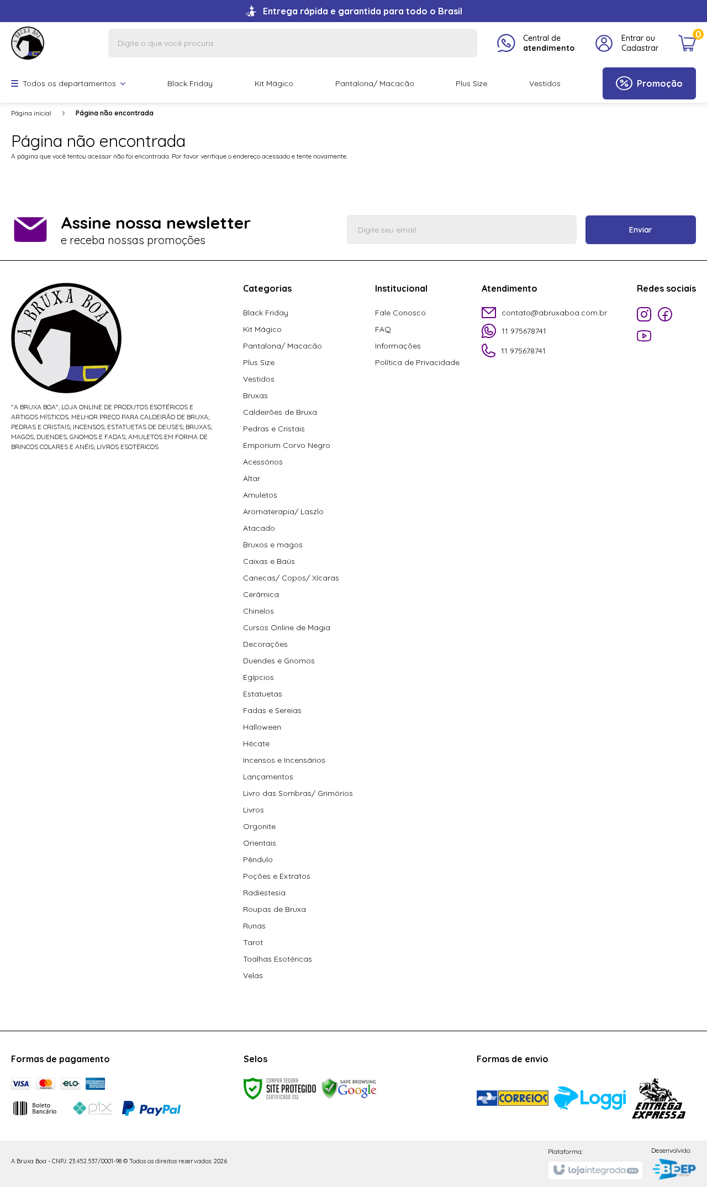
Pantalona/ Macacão (282, 346)
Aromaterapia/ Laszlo (283, 511)
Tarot (253, 942)
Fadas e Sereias (272, 710)
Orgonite (259, 826)
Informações (398, 346)
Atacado (259, 528)
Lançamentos (268, 777)
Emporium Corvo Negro (286, 445)
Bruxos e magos (273, 545)
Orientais (259, 843)
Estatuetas (262, 694)
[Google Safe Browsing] (349, 1088)
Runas (254, 926)
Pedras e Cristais (274, 429)
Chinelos (258, 611)
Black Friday (265, 313)
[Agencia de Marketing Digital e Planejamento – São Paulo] (673, 1170)
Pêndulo (258, 859)
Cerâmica (261, 594)
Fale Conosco (400, 313)
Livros (253, 810)
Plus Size (259, 362)
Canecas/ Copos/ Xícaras (291, 578)
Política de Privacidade (417, 362)
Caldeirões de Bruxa (280, 412)
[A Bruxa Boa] (27, 42)
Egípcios (258, 677)
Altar (251, 478)
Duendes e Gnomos (279, 661)
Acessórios (263, 462)
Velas (253, 975)
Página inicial (31, 113)
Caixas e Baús (269, 561)
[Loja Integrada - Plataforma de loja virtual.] (595, 1170)
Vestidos (259, 379)
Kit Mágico (262, 329)
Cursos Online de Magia (286, 627)
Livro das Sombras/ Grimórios (298, 793)
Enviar (640, 230)
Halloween (262, 727)
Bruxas (255, 395)
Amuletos (260, 495)
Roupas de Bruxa (274, 909)
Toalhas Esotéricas (277, 959)
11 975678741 (524, 331)
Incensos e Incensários (284, 760)
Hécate (256, 743)
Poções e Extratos (276, 876)
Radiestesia (264, 893)
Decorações (265, 644)
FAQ (383, 329)
